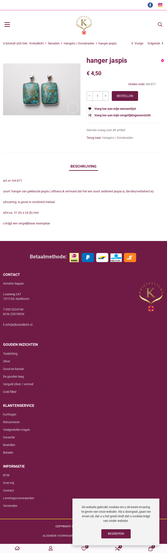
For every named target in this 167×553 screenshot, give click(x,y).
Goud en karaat (13, 369)
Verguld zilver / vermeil (18, 384)
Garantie (9, 437)
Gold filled (9, 392)
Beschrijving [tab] (83, 166)
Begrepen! (116, 533)
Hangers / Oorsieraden (117, 137)
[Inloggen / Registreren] (50, 548)
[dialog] (115, 522)
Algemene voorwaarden (60, 535)
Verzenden (10, 505)
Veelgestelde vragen (16, 429)
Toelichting (10, 353)
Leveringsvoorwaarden (18, 498)
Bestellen (9, 445)
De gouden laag (13, 376)
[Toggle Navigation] (7, 25)
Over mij (8, 483)
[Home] (17, 548)
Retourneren (11, 422)
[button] (160, 25)
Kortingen (9, 414)
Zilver (6, 361)
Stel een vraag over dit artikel (106, 130)
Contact (8, 490)
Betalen (8, 452)
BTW (6, 475)
